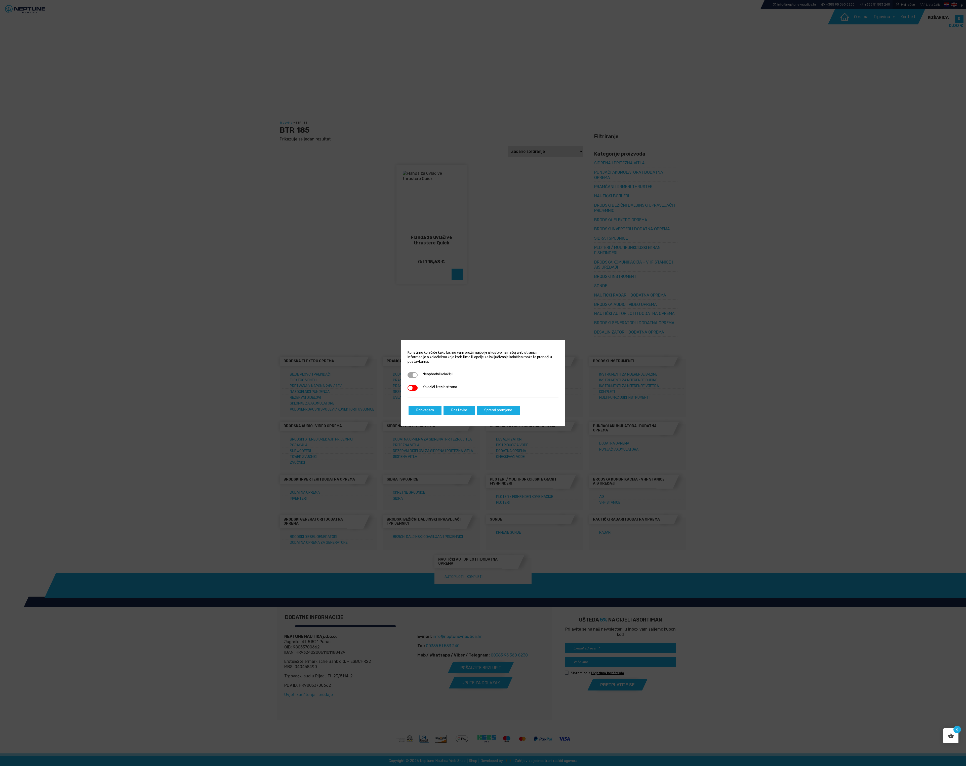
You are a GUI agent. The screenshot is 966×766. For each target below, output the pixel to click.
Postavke (459, 410)
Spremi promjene (498, 410)
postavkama (418, 361)
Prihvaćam (425, 410)
